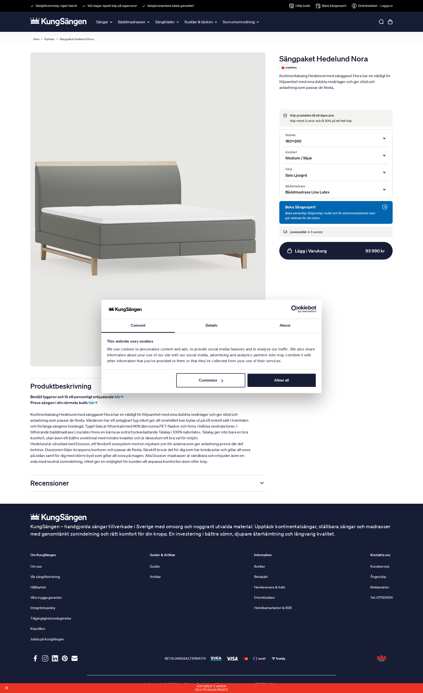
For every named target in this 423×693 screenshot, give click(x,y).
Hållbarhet (38, 587)
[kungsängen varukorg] (390, 21)
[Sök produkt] (381, 21)
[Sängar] (111, 21)
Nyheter (49, 39)
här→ (119, 396)
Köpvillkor (37, 628)
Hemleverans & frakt (269, 587)
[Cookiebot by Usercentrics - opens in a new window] (294, 309)
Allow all (281, 380)
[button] (6, 688)
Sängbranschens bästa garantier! (170, 6)
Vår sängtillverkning (45, 576)
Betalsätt (261, 576)
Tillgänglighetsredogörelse (50, 618)
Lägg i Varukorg (340, 250)
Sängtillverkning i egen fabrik (56, 6)
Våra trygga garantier (46, 597)
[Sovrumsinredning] (258, 21)
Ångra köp (378, 576)
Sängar (102, 21)
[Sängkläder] (178, 21)
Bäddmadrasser (131, 21)
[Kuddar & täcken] (216, 21)
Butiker (259, 566)
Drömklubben (367, 6)
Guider (155, 566)
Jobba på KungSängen (47, 639)
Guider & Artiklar (162, 555)
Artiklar (155, 576)
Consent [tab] (138, 325)
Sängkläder (165, 21)
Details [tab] (212, 325)
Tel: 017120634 (381, 597)
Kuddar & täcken (199, 21)
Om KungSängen (43, 555)
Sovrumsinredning (239, 21)
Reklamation (379, 587)
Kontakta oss (380, 555)
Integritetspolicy (42, 608)
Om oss (36, 566)
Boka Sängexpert (334, 6)
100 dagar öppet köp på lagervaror (112, 6)
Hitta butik (302, 6)
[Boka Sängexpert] (385, 207)
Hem (36, 39)
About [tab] (285, 325)
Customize (208, 380)
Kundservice (379, 566)
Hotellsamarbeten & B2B (273, 608)
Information (263, 555)
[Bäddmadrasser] (148, 21)
